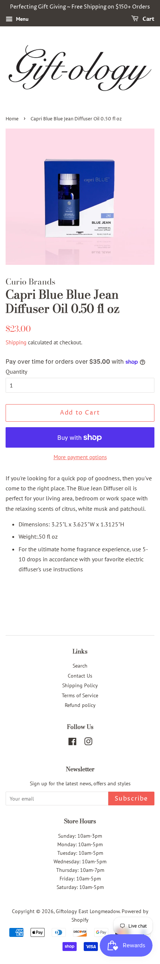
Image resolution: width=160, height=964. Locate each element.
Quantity (16, 371)
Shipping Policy (80, 685)
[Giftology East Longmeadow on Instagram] (88, 743)
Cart (147, 19)
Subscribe (131, 799)
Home (12, 119)
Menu (22, 19)
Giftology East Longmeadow (87, 911)
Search (80, 665)
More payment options (80, 457)
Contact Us (80, 675)
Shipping (16, 342)
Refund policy (80, 705)
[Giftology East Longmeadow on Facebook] (72, 743)
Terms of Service (80, 695)
